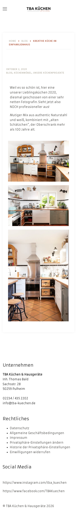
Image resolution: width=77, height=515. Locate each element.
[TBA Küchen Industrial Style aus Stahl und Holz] (38, 8)
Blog (9, 72)
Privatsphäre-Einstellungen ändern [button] (36, 442)
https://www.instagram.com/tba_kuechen (35, 482)
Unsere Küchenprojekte (48, 72)
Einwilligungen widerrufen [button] (30, 452)
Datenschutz (19, 428)
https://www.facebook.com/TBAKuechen (34, 491)
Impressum (18, 437)
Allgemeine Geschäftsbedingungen (37, 433)
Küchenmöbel (23, 72)
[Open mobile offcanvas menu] (5, 9)
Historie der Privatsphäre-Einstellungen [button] (40, 447)
